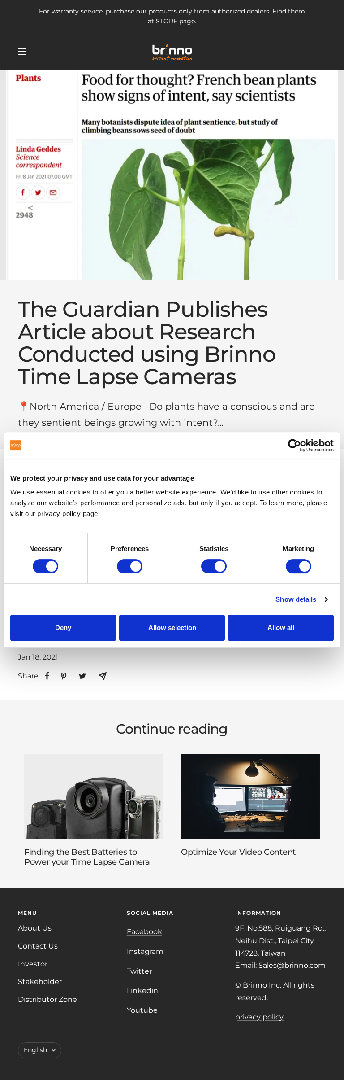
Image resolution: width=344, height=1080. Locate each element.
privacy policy (259, 1017)
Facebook (144, 931)
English (35, 1050)
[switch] (129, 566)
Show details (295, 599)
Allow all (280, 627)
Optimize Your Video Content (238, 852)
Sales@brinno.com (292, 965)
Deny (63, 627)
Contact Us (38, 946)
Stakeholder (40, 981)
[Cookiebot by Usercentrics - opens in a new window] (294, 445)
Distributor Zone (47, 999)
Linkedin (142, 990)
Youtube (142, 1010)
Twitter (139, 971)
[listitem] (47, 676)
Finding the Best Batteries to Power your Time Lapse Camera (87, 857)
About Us (35, 928)
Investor (32, 964)
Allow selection (172, 627)
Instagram (145, 951)
